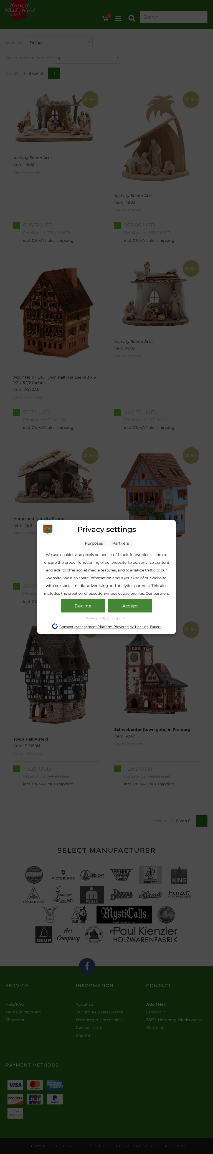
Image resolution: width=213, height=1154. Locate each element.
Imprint (118, 618)
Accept (130, 606)
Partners (120, 543)
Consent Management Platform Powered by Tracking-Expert (110, 627)
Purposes (94, 543)
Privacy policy (97, 618)
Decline (83, 606)
